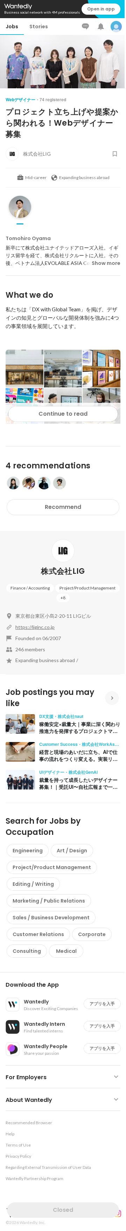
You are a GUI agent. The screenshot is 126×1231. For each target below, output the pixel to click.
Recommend (63, 507)
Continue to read (63, 414)
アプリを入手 (102, 1004)
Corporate (92, 934)
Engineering (28, 850)
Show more (106, 263)
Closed (63, 1210)
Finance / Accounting (30, 588)
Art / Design (72, 850)
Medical (66, 951)
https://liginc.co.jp (35, 627)
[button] (66, 985)
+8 (63, 597)
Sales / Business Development (51, 917)
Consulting (27, 951)
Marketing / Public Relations (49, 900)
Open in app (101, 9)
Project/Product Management (87, 588)
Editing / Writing (33, 884)
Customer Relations (38, 934)
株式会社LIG (63, 571)
